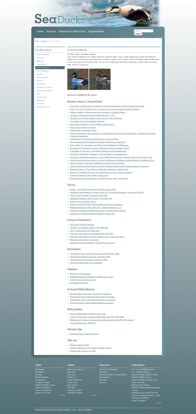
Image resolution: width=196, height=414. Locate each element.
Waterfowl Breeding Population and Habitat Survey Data (91, 277)
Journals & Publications (108, 369)
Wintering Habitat (42, 377)
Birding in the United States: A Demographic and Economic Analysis (96, 205)
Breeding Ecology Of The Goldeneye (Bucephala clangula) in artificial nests (99, 169)
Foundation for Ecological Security (144, 393)
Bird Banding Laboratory (79, 283)
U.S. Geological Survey (140, 372)
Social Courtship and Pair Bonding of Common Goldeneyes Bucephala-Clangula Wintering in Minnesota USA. (112, 160)
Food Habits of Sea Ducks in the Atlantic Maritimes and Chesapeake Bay (98, 151)
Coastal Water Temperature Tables (83, 130)
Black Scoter (40, 58)
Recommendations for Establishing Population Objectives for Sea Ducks (98, 142)
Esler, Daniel (72, 385)
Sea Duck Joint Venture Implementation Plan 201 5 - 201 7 (92, 115)
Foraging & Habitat (42, 382)
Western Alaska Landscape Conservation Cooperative (90, 294)
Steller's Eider (41, 100)
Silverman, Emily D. (75, 390)
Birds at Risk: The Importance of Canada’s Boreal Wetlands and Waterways (99, 145)
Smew (38, 94)
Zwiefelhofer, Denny (75, 393)
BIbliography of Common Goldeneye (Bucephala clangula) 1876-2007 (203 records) (102, 320)
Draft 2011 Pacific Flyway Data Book (84, 334)
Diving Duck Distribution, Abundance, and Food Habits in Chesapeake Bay (98, 154)
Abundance (39, 372)
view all (62, 395)
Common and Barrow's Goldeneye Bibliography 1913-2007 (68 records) (97, 317)
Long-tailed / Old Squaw (44, 87)
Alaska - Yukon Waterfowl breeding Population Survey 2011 (93, 190)
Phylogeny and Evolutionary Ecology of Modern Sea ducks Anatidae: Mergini (99, 148)
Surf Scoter (40, 103)
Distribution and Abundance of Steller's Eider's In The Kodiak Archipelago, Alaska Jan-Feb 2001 (107, 192)
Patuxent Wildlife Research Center (144, 375)
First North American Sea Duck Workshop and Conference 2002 (94, 254)
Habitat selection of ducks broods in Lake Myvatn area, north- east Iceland (99, 178)
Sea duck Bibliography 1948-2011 (83, 323)
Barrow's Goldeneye (43, 54)
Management (40, 380)
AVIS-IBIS (71, 388)
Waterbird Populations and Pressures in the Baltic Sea (91, 199)
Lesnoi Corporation (138, 401)
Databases (103, 372)
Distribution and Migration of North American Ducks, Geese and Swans (97, 237)
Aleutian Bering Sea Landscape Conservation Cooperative (92, 297)
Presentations (104, 377)
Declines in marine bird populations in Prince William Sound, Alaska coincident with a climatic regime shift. (111, 157)
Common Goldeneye (43, 67)
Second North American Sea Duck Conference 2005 (90, 257)
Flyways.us (83, 65)
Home (40, 31)
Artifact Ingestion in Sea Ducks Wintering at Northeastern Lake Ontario (97, 163)
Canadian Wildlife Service (141, 377)
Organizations (96, 31)
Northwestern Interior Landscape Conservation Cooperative (92, 300)
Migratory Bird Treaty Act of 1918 (83, 351)
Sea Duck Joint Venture (140, 385)
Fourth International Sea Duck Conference (86, 263)
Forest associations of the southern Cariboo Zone (89, 175)
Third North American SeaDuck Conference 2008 (88, 260)
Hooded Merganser (43, 77)
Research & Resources (72, 31)
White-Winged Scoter (43, 107)
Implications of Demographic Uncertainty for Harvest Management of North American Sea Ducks (107, 106)
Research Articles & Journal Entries (113, 375)
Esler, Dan (71, 375)
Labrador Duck (41, 84)
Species (51, 31)
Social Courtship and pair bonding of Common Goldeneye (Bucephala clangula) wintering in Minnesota (109, 166)
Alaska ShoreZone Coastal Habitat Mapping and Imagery (92, 303)
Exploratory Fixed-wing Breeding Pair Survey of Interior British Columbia (98, 211)
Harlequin (40, 74)
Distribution (39, 369)
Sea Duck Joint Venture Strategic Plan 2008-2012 (89, 228)
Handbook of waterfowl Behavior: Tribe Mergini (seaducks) (92, 243)
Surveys (102, 382)
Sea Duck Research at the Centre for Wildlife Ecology (90, 348)
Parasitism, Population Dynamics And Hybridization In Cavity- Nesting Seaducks (101, 172)
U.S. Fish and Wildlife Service (143, 369)
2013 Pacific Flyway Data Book (82, 225)
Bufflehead (40, 61)
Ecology (38, 375)
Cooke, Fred (72, 382)
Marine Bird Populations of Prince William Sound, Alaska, (92, 124)
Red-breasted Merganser (44, 90)
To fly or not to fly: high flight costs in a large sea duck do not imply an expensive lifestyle (104, 109)
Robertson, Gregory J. (75, 369)
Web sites (103, 380)
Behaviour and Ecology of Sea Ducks (84, 240)
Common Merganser (43, 71)
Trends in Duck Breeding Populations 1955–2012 (89, 195)
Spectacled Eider (42, 97)
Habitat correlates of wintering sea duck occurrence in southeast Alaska (97, 112)
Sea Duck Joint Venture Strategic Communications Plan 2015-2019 (96, 118)
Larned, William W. (74, 380)
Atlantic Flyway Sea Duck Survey (83, 202)
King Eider (40, 80)
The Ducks (44, 41)
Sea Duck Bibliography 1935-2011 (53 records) (88, 314)
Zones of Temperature (43, 390)
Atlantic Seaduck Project (79, 345)
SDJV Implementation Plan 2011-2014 (84, 231)
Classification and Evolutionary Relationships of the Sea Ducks (94, 139)
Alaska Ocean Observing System (83, 128)
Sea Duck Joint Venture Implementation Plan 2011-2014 (91, 234)
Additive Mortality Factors (45, 385)
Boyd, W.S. (71, 372)
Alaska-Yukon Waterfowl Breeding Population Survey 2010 (92, 214)
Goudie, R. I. (72, 377)
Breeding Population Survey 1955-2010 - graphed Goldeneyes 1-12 (95, 208)
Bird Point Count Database (80, 274)
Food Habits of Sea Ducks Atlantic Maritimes (87, 121)
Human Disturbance (43, 388)
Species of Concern (43, 393)
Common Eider (41, 64)
